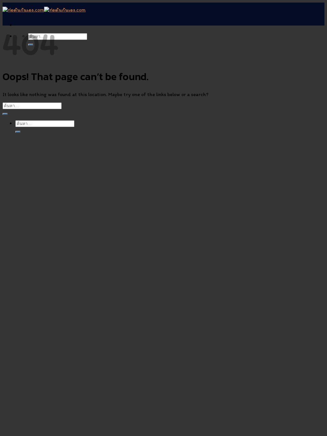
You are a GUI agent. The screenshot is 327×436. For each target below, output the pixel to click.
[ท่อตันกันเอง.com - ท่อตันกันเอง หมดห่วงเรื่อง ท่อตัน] (44, 10)
